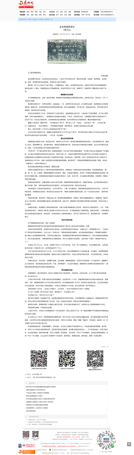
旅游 (61, 12)
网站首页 (22, 12)
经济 (65, 12)
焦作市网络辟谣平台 (107, 12)
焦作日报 (77, 12)
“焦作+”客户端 (85, 15)
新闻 (28, 12)
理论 (44, 15)
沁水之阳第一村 (37, 374)
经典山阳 (35, 19)
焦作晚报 (77, 15)
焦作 (44, 12)
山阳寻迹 (41, 19)
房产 (57, 15)
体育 (65, 15)
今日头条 (52, 12)
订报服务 (96, 12)
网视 (36, 15)
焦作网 (29, 19)
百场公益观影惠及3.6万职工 (34, 396)
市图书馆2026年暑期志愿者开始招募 (37, 405)
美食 (69, 12)
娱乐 (61, 15)
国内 (32, 12)
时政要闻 (22, 15)
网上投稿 (96, 15)
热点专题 (52, 15)
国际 (36, 12)
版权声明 (59, 432)
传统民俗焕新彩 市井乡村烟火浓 (36, 390)
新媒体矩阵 (84, 12)
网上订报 (80, 432)
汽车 (57, 12)
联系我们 (86, 432)
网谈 (40, 15)
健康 (69, 15)
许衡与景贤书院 (31, 411)
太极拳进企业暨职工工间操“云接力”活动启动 (39, 402)
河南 (40, 12)
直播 (32, 15)
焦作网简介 (74, 432)
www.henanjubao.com (85, 443)
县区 (28, 15)
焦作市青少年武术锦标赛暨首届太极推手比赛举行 (41, 387)
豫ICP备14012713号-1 (83, 446)
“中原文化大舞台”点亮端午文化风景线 (37, 393)
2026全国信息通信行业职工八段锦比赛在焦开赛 (40, 399)
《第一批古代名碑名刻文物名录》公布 (44, 377)
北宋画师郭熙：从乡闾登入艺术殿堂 (37, 408)
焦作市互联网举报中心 (107, 15)
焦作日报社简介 (67, 432)
